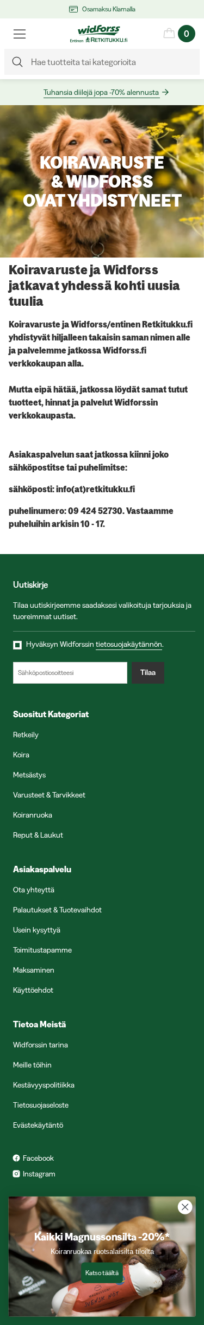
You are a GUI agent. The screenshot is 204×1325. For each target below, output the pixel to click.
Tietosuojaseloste (41, 1105)
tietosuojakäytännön (129, 644)
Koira (21, 755)
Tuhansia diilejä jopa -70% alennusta (101, 92)
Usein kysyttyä (36, 930)
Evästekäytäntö (38, 1125)
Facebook (38, 1158)
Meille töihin (32, 1065)
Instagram (39, 1174)
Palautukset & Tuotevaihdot (57, 910)
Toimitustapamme (42, 950)
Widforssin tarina (40, 1045)
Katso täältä (102, 1273)
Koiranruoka (32, 815)
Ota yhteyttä (33, 890)
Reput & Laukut (38, 835)
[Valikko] (19, 33)
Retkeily (26, 734)
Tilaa (148, 672)
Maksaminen (33, 970)
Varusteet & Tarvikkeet (49, 795)
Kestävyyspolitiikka (44, 1085)
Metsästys (29, 775)
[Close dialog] (185, 1207)
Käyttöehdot (33, 990)
